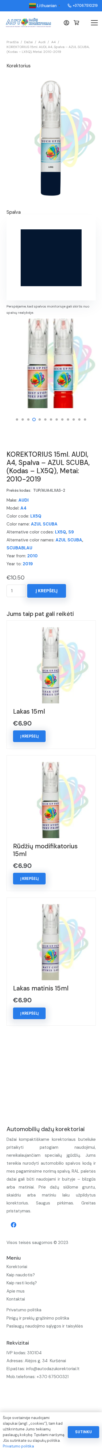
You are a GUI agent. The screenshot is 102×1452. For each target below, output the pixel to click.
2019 (28, 564)
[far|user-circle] (67, 22)
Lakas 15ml (29, 711)
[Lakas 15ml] (51, 631)
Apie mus (16, 1291)
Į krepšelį (47, 591)
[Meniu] (94, 23)
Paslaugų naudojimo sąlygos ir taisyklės (45, 1326)
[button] (17, 419)
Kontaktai (16, 1299)
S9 (71, 532)
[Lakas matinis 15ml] (51, 908)
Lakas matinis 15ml (41, 988)
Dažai (28, 42)
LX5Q (35, 516)
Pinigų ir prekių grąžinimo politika (38, 1318)
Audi (42, 42)
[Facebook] (14, 1225)
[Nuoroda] (28, 22)
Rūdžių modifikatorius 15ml (45, 850)
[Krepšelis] (76, 22)
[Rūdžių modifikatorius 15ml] (51, 766)
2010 (32, 556)
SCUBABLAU (19, 548)
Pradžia (13, 42)
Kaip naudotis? (21, 1275)
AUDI (23, 500)
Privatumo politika (24, 1310)
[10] (51, 363)
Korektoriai (17, 1267)
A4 (53, 42)
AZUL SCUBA (44, 524)
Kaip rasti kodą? (22, 1283)
